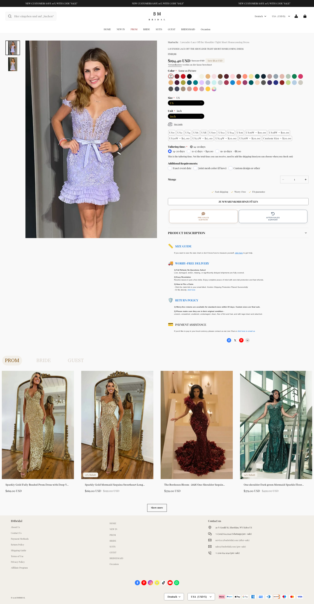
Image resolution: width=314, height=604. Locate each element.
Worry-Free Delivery (192, 263)
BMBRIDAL (21, 598)
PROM (134, 29)
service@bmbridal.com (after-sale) (232, 540)
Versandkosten (175, 64)
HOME (107, 29)
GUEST (171, 29)
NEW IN (121, 29)
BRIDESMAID (188, 29)
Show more (157, 507)
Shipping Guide (18, 550)
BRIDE (146, 29)
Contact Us (16, 532)
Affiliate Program (19, 567)
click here (191, 290)
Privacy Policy (18, 561)
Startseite (173, 42)
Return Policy (186, 300)
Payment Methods (20, 538)
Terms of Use (17, 556)
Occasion (205, 29)
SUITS (159, 29)
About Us (15, 527)
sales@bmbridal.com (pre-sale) (230, 546)
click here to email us (246, 331)
